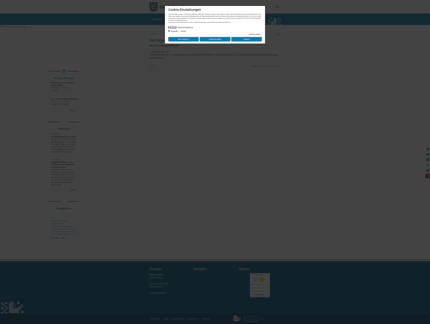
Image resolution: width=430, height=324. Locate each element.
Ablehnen (246, 39)
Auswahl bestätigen (215, 39)
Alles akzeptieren (183, 39)
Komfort (183, 31)
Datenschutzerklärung (185, 27)
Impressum (172, 27)
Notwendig (174, 31)
